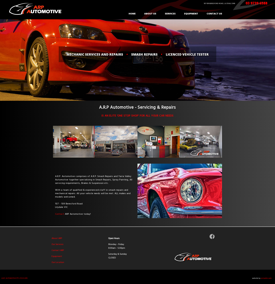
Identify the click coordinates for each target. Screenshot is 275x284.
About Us (150, 13)
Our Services (57, 244)
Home (132, 13)
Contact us (214, 13)
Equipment (191, 13)
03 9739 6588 (256, 3)
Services (170, 13)
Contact (59, 214)
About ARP (57, 238)
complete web (266, 278)
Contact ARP (58, 250)
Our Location (58, 262)
